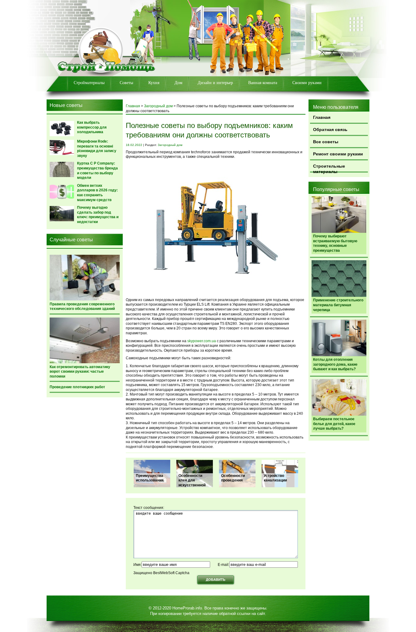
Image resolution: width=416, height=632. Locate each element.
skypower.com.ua (201, 341)
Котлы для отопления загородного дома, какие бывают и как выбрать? (335, 364)
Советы (126, 82)
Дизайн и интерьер (215, 82)
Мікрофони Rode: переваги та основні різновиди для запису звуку (96, 148)
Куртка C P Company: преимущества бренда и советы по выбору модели (97, 170)
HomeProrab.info (187, 608)
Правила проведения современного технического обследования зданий (82, 306)
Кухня (153, 82)
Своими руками (307, 82)
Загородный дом (158, 106)
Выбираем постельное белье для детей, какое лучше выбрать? (334, 424)
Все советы (325, 141)
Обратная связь (330, 129)
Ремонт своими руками (338, 153)
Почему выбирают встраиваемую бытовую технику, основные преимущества (335, 243)
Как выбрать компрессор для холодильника (92, 127)
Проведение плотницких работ (77, 387)
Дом (178, 82)
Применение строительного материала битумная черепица (338, 305)
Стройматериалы (89, 82)
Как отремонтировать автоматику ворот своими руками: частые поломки (80, 371)
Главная (321, 117)
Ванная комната (262, 82)
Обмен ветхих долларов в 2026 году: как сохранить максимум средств (97, 192)
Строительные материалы (329, 168)
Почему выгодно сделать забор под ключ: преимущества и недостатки (97, 214)
